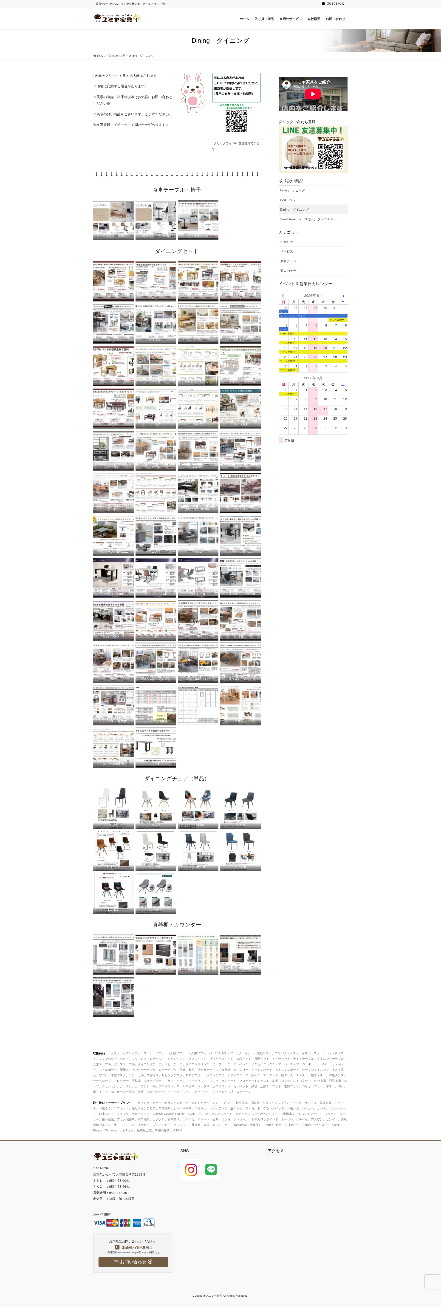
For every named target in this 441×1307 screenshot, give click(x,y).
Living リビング (292, 190)
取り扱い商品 (291, 181)
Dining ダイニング (294, 209)
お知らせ (286, 242)
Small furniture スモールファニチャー (308, 219)
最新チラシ (288, 261)
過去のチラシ (290, 271)
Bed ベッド (289, 200)
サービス (286, 251)
